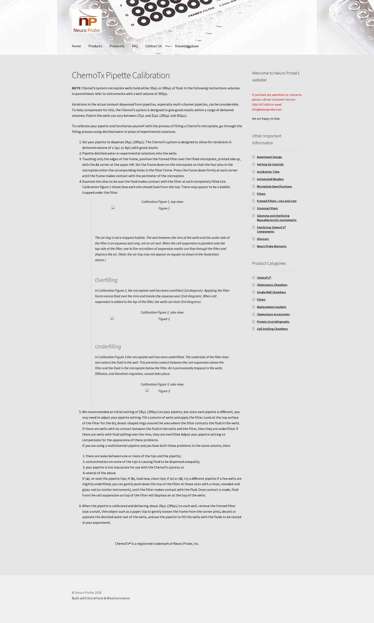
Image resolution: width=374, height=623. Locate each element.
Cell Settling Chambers (272, 329)
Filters (261, 194)
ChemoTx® (264, 278)
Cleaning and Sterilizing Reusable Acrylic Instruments (277, 218)
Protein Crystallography (273, 322)
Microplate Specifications (274, 186)
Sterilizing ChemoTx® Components (271, 229)
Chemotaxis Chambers (272, 285)
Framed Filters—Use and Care (277, 201)
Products (95, 46)
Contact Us (153, 46)
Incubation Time (268, 172)
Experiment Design (269, 157)
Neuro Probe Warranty (272, 246)
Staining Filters (267, 208)
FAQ (135, 46)
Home (76, 46)
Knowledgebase (187, 46)
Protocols (117, 46)
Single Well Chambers (271, 292)
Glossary (263, 239)
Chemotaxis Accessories (273, 314)
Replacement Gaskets (271, 307)
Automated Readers (270, 179)
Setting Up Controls (270, 164)
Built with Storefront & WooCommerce (101, 598)
